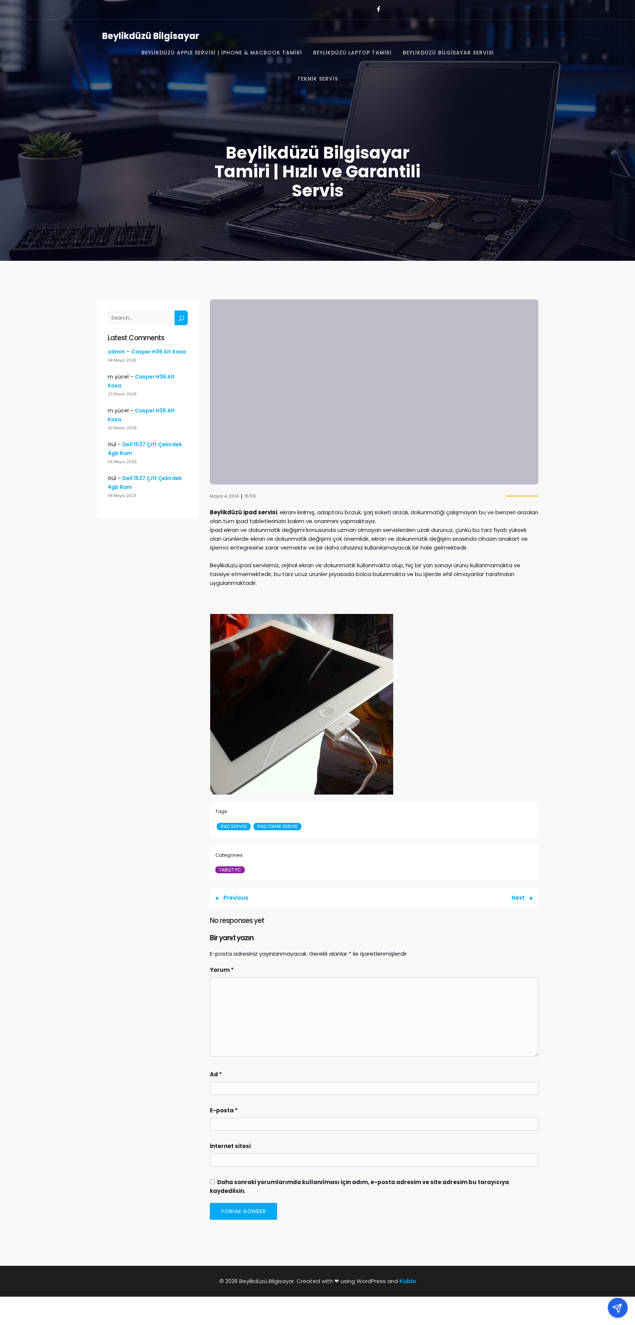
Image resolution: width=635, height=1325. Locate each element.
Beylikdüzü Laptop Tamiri (352, 52)
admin (116, 351)
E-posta (224, 1110)
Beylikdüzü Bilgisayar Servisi (448, 52)
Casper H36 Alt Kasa (158, 351)
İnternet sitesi (230, 1146)
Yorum (222, 970)
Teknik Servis (317, 78)
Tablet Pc (230, 870)
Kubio (407, 1281)
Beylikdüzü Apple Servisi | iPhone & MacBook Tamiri (221, 52)
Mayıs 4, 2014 (224, 496)
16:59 (250, 496)
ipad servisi (233, 826)
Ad (216, 1074)
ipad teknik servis (277, 826)
